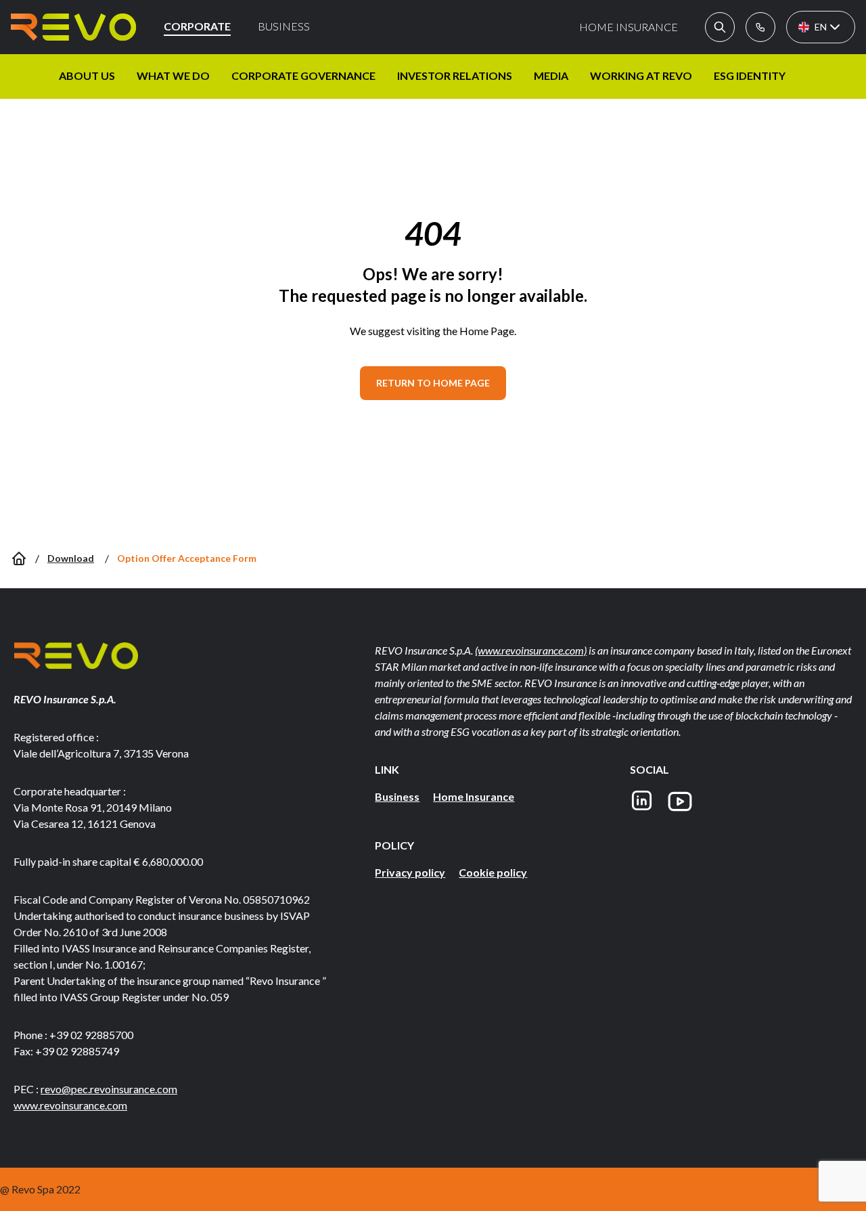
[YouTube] (680, 801)
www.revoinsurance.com (70, 1105)
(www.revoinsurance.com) (531, 650)
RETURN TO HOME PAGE (433, 383)
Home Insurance (473, 796)
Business (397, 796)
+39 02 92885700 (91, 1034)
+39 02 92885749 (77, 1050)
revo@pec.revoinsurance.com (109, 1088)
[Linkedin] (642, 801)
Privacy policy (410, 872)
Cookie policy (493, 872)
